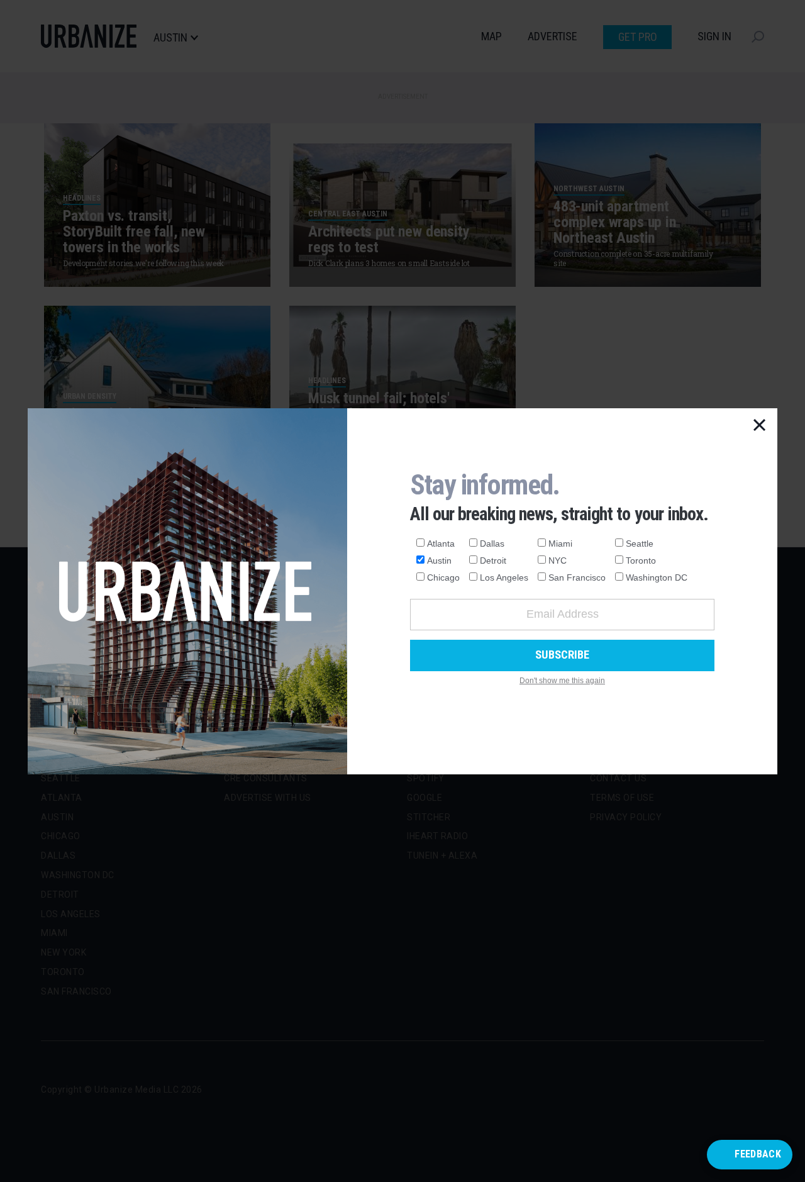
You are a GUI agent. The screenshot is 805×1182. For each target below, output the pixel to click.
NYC (557, 560)
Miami (560, 543)
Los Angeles (504, 577)
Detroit (493, 560)
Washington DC (656, 577)
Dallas (492, 543)
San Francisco (577, 577)
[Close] (760, 426)
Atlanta (441, 543)
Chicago (443, 577)
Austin (439, 560)
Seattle (639, 543)
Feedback (758, 1154)
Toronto (641, 560)
